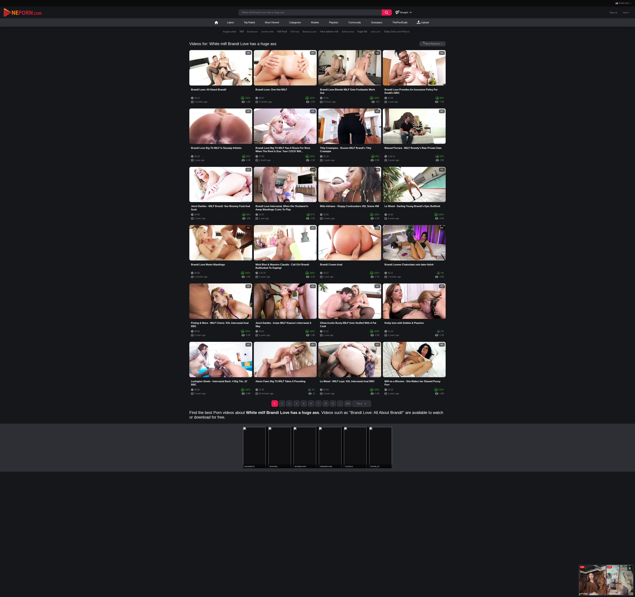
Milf (242, 31)
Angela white (229, 31)
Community (354, 22)
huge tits (362, 31)
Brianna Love (310, 31)
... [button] (340, 403)
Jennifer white (267, 32)
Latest (230, 22)
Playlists (333, 22)
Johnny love (347, 31)
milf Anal (282, 31)
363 (348, 403)
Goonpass (376, 22)
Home (216, 22)
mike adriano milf (329, 31)
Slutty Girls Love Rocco (396, 31)
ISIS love (294, 31)
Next (360, 403)
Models (315, 22)
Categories (295, 22)
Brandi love (252, 31)
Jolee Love (376, 32)
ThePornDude (399, 22)
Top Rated (249, 22)
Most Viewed (272, 22)
